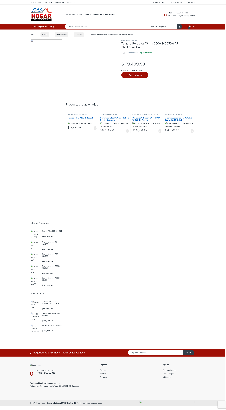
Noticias (103, 374)
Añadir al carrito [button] (94, 128)
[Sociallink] (31, 391)
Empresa (103, 370)
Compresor (104, 114)
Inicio (32, 35)
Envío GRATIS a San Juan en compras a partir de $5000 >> (54, 2)
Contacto (103, 377)
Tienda (44, 35)
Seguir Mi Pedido (176, 2)
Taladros (79, 35)
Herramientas (61, 35)
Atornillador (168, 114)
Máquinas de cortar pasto (150, 114)
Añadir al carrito (136, 75)
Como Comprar (158, 2)
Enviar (188, 353)
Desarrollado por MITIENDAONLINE (61, 403)
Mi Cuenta (191, 2)
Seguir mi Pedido (169, 370)
